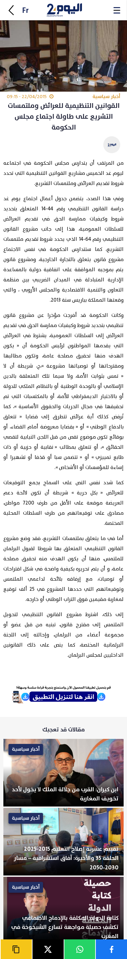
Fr (25, 10)
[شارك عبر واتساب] (80, 949)
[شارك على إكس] (48, 949)
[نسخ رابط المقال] (16, 949)
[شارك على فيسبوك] (111, 949)
